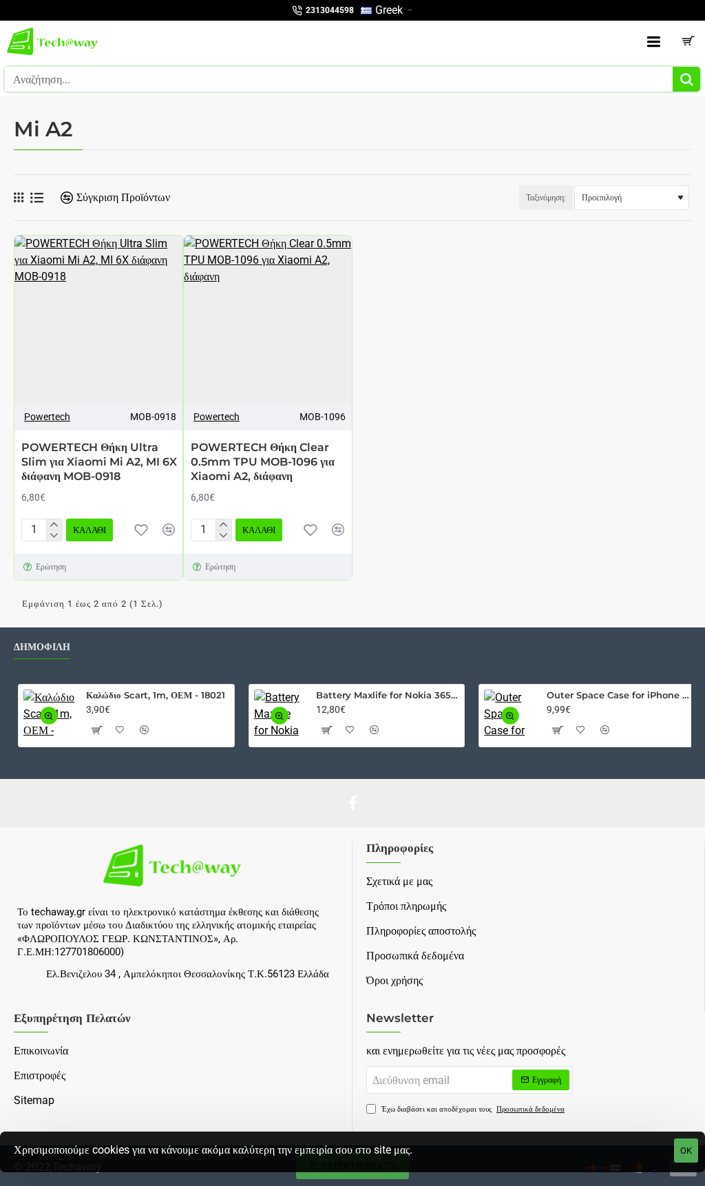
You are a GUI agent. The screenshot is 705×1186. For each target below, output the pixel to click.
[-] (54, 535)
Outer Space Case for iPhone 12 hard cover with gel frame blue (618, 694)
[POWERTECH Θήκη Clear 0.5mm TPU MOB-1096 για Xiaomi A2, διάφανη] (268, 320)
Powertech (47, 416)
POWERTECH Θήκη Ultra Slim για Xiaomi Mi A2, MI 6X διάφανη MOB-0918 (99, 462)
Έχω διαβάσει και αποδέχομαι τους (472, 1109)
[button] (89, 530)
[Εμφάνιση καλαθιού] (688, 41)
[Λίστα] (36, 198)
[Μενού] (653, 41)
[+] (54, 524)
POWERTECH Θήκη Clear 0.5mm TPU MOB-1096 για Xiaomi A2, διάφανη (263, 462)
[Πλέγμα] (18, 198)
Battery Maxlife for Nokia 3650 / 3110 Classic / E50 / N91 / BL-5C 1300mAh (387, 694)
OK (686, 1150)
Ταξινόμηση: (546, 197)
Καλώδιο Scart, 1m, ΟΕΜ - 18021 (155, 694)
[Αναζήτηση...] (686, 79)
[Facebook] (352, 803)
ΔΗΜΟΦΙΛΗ (42, 647)
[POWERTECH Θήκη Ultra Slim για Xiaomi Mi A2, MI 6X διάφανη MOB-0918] (98, 320)
